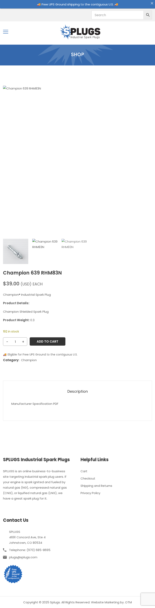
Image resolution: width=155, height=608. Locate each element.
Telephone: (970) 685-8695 (29, 550)
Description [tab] (77, 391)
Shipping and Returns (96, 486)
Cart (84, 471)
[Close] (152, 3)
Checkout (88, 478)
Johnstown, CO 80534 (25, 543)
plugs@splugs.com (23, 557)
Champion (29, 360)
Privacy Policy (90, 493)
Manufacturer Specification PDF (34, 404)
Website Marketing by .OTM (111, 602)
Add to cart (47, 341)
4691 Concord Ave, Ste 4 (27, 537)
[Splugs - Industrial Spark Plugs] (80, 31)
